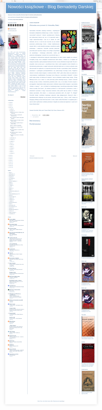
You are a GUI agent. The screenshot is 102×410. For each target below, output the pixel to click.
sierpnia (11, 141)
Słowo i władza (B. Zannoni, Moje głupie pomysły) (17, 118)
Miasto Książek (12, 331)
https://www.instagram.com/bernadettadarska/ (29, 17)
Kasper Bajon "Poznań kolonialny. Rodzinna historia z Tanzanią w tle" (16, 221)
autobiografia (11, 174)
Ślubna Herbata (12, 321)
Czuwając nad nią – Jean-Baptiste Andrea (16, 305)
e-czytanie (10, 185)
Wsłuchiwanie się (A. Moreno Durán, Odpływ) (16, 127)
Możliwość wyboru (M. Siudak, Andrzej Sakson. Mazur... (17, 121)
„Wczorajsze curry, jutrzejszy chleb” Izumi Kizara (16, 260)
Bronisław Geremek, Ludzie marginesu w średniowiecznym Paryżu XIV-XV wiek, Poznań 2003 (16, 327)
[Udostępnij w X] (46, 115)
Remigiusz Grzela (12, 272)
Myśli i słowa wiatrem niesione (14, 289)
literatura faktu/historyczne (13, 193)
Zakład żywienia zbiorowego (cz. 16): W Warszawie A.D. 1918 (16, 282)
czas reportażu (11, 178)
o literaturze (11, 199)
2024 (10, 105)
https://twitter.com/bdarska (18, 19)
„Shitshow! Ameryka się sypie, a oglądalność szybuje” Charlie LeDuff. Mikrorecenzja (16, 351)
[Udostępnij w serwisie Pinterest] (48, 115)
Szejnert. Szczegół (12, 212)
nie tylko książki (11, 196)
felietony (10, 188)
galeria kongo (11, 340)
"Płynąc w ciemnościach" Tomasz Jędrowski (16, 225)
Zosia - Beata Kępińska (13, 234)
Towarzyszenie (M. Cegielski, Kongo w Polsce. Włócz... (16, 123)
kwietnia (11, 148)
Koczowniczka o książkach (14, 258)
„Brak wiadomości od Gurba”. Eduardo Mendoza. (15, 254)
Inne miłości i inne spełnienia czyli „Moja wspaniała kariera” (16, 245)
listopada (11, 110)
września (11, 139)
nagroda (10, 195)
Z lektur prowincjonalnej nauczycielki (16, 300)
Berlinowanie (11, 175)
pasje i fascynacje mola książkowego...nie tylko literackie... (16, 233)
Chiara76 (11, 253)
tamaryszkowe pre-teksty (13, 354)
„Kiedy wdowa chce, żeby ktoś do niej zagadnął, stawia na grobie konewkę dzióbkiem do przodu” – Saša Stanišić (15, 239)
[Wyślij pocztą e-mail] (43, 115)
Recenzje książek (12, 313)
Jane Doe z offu (12, 317)
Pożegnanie (11, 301)
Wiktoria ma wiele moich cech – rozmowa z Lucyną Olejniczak (16, 337)
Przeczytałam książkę (13, 224)
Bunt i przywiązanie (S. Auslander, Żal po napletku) (17, 130)
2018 (10, 162)
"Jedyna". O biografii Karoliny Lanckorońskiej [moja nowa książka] (15, 296)
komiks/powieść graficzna (13, 191)
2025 (10, 104)
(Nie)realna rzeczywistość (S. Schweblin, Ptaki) (17, 135)
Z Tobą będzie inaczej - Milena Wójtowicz (16, 314)
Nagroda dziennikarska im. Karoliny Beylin (16, 273)
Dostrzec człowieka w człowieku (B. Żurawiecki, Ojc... (16, 115)
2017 (10, 163)
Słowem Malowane (12, 268)
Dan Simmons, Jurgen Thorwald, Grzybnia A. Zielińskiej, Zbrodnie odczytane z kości (16, 310)
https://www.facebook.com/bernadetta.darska (33, 14)
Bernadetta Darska (12, 28)
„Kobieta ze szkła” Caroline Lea (14, 332)
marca (11, 149)
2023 (10, 107)
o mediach (10, 200)
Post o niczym (11, 290)
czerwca (11, 144)
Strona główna (53, 155)
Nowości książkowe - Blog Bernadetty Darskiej (50, 6)
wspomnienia (11, 213)
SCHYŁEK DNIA (12, 355)
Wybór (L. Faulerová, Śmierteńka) (15, 125)
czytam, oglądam (12, 219)
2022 (10, 155)
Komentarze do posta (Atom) (38, 157)
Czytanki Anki (12, 249)
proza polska (11, 205)
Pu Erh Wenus (11, 322)
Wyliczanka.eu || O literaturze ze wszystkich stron (15, 294)
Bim (51, 401)
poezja (10, 203)
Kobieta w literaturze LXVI (13, 345)
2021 (10, 156)
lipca (11, 143)
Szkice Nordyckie (12, 263)
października (12, 137)
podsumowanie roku (12, 202)
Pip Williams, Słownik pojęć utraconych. (16, 269)
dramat (10, 182)
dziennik (10, 183)
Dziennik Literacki (12, 335)
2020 (10, 158)
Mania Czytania (12, 304)
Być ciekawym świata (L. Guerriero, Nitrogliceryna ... (16, 133)
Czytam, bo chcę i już (13, 237)
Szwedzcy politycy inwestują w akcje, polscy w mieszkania (16, 265)
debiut (10, 179)
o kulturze (10, 198)
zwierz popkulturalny (13, 243)
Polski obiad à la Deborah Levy (14, 250)
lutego (11, 151)
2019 (10, 160)
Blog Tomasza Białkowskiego (14, 276)
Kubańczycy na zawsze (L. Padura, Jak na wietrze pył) (17, 113)
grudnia (11, 109)
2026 (10, 102)
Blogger (63, 401)
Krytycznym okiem (12, 228)
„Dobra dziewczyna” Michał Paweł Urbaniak (16, 286)
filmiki (10, 189)
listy (9, 192)
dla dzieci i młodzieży (12, 181)
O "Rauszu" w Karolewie (13, 277)
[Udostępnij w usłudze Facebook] (47, 115)
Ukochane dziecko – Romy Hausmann (15, 318)
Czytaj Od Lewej (12, 285)
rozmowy (10, 210)
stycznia (11, 153)
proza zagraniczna (36, 116)
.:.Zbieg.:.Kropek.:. (12, 325)
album (10, 172)
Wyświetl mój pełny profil (12, 30)
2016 (10, 165)
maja (11, 146)
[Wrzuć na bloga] (44, 115)
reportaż (10, 208)
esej (9, 186)
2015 (10, 167)
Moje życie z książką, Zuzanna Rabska (15, 341)
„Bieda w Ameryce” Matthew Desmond (15, 229)
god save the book (12, 349)
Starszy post (75, 155)
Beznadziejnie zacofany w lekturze (15, 280)
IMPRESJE (11, 344)
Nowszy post (32, 155)
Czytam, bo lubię (12, 308)
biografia (10, 176)
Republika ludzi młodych (13, 209)
